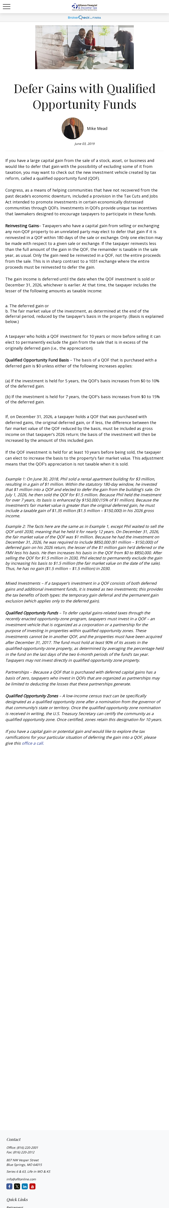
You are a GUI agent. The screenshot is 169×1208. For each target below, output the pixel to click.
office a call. (33, 743)
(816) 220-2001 (27, 1147)
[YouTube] (32, 1186)
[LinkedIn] (25, 1186)
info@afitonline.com (21, 1179)
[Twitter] (17, 1186)
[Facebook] (9, 1186)
